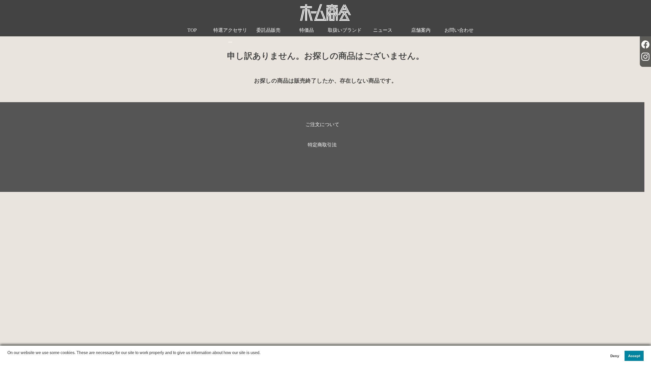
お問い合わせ (459, 30)
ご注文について (322, 124)
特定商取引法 (322, 144)
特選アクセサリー (230, 36)
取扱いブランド (345, 30)
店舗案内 (421, 30)
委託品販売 (268, 30)
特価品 (306, 30)
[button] (8, 359)
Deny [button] (614, 356)
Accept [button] (634, 356)
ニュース (382, 30)
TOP (192, 30)
